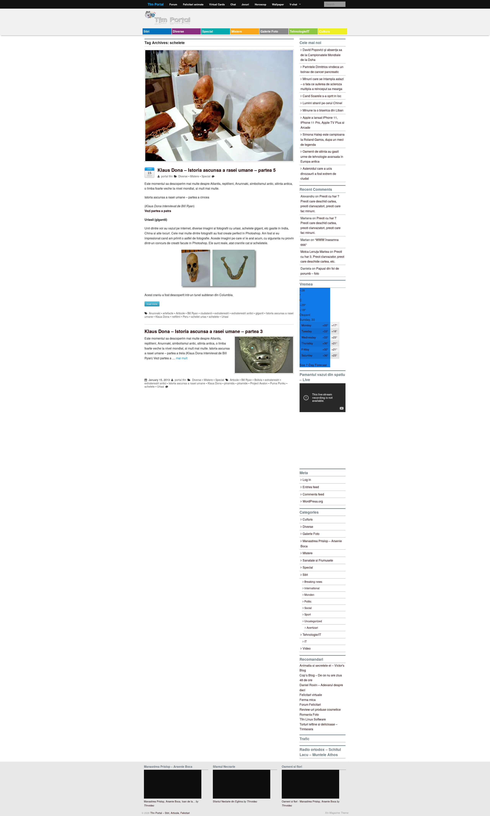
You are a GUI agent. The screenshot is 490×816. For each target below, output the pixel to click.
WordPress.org (313, 501)
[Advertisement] (328, 440)
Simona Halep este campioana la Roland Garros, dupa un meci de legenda (323, 139)
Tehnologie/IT (300, 31)
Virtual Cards (217, 4)
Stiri (146, 31)
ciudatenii (206, 313)
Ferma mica (308, 699)
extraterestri (221, 313)
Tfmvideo (149, 805)
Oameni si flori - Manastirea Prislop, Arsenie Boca (309, 801)
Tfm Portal (156, 4)
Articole (180, 313)
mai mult (181, 358)
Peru (186, 316)
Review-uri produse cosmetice (320, 709)
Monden (309, 595)
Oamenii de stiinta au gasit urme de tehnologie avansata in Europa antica (322, 156)
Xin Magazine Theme (336, 812)
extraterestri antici (242, 313)
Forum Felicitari (310, 704)
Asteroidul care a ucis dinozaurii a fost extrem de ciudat (318, 173)
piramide (242, 383)
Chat (233, 4)
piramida (229, 383)
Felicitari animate (193, 4)
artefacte (168, 313)
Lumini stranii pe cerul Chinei (322, 103)
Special (207, 31)
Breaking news (313, 582)
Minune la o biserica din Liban (323, 110)
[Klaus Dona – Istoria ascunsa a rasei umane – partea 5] (219, 107)
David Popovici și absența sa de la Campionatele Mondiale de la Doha (321, 54)
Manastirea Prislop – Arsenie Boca (321, 543)
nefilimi (176, 316)
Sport (307, 614)
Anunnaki (154, 313)
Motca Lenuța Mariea (315, 251)
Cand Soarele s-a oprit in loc (322, 96)
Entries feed (311, 487)
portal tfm (166, 176)
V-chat (293, 4)
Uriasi (224, 316)
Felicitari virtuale (311, 694)
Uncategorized (313, 621)
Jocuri (245, 4)
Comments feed (313, 494)
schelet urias (198, 316)
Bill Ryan (192, 313)
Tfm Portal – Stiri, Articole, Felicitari (169, 813)
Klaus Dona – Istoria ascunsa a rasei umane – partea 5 (217, 170)
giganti (260, 313)
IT (305, 641)
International (311, 588)
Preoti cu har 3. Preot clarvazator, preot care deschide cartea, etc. (322, 256)
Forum (173, 4)
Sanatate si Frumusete (318, 560)
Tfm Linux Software (313, 719)
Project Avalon (259, 383)
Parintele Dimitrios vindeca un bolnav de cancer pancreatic (322, 69)
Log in (307, 479)
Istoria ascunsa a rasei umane (187, 383)
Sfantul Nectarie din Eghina (228, 801)
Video (307, 648)
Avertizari (312, 627)
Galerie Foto (269, 31)
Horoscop (260, 4)
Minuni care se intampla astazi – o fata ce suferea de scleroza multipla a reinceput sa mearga (322, 84)
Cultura (324, 31)
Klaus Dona (162, 316)
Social (308, 608)
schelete (214, 316)
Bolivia (258, 380)
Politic (307, 601)
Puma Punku (278, 383)
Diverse (178, 31)
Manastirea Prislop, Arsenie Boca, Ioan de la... (169, 801)
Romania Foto (309, 714)
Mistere (236, 31)
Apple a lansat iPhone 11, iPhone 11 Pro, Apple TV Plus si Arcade (322, 122)
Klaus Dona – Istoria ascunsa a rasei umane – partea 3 (204, 331)
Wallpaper (278, 4)
